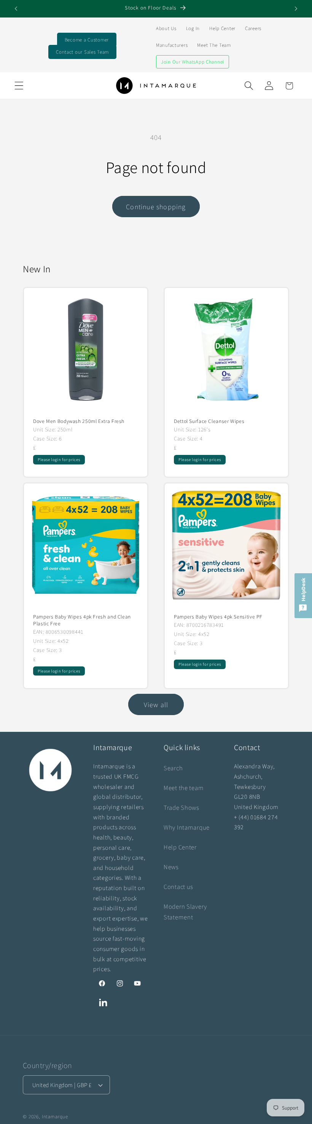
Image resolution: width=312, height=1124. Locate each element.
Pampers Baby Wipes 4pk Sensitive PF (218, 617)
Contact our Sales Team (82, 52)
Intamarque (55, 1116)
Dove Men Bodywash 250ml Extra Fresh (78, 421)
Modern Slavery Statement (185, 911)
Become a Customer (87, 40)
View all (156, 704)
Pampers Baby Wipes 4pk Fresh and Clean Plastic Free (82, 620)
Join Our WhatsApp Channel (192, 62)
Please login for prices (59, 459)
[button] (19, 86)
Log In (193, 28)
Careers (253, 28)
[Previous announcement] (16, 8)
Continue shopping (156, 206)
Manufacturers (172, 45)
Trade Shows (181, 807)
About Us (166, 28)
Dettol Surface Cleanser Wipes (209, 421)
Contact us (178, 886)
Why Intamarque (187, 827)
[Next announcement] (296, 8)
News (171, 867)
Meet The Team (214, 45)
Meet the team (184, 788)
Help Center (222, 28)
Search (173, 768)
